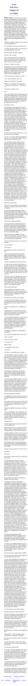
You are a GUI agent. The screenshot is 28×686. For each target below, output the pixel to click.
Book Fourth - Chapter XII (19, 676)
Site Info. (24, 680)
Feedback (14, 681)
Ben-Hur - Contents (7, 676)
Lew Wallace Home (16, 680)
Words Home (7, 680)
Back (2, 680)
